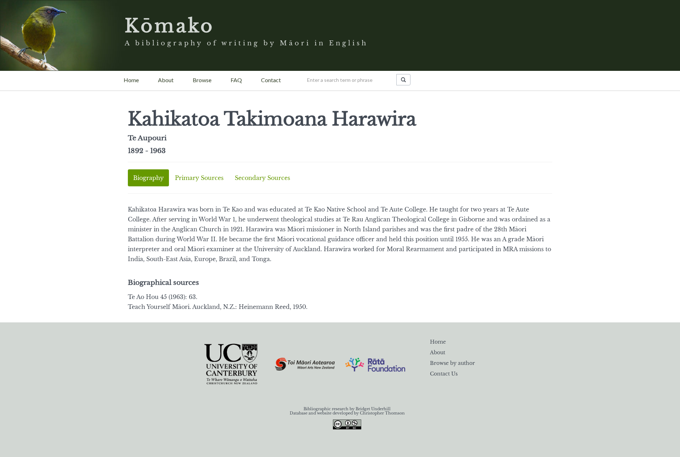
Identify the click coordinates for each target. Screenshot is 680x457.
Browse (202, 80)
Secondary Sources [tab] (262, 177)
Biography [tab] (148, 177)
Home (131, 80)
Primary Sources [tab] (199, 177)
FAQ (236, 80)
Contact (271, 80)
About (166, 80)
